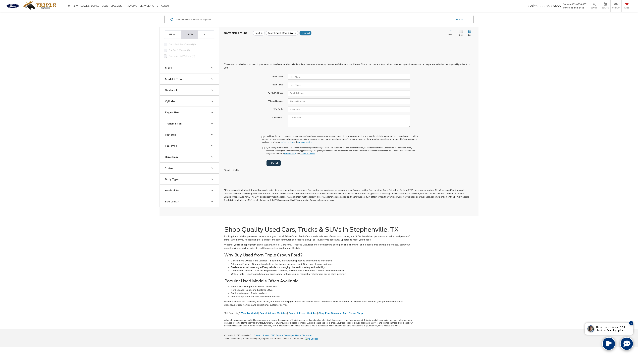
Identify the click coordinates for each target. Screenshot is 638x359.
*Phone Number (275, 101)
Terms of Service (304, 142)
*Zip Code (278, 109)
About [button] (165, 6)
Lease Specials (89, 6)
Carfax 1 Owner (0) (179, 50)
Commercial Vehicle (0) (182, 56)
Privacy (266, 335)
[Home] (68, 6)
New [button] (75, 6)
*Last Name (277, 84)
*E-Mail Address (275, 93)
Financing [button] (130, 6)
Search (459, 19)
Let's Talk (273, 163)
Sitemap (257, 335)
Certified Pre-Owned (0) (182, 44)
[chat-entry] (608, 343)
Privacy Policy (287, 142)
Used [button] (105, 6)
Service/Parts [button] (149, 6)
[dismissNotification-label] (631, 323)
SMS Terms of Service (281, 335)
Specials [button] (116, 6)
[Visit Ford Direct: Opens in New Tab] (312, 339)
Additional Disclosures (302, 335)
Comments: (277, 117)
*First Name (277, 76)
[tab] (172, 34)
